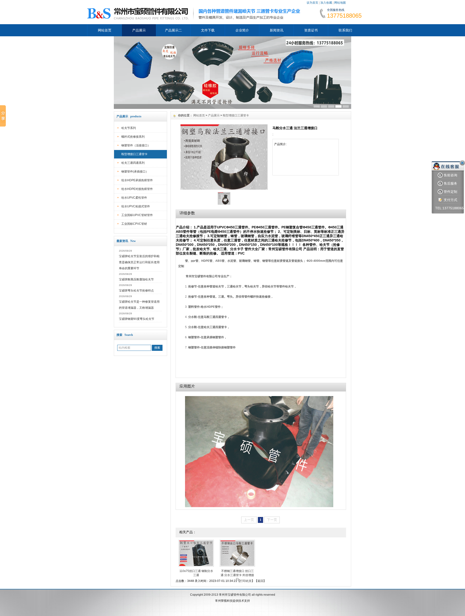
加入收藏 (326, 2)
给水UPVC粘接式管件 (135, 206)
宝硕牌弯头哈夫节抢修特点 (136, 290)
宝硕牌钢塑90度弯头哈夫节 (136, 319)
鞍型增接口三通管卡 (134, 154)
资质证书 (311, 30)
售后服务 (450, 183)
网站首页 (104, 30)
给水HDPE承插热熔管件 (137, 180)
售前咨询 (450, 175)
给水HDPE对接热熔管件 (137, 189)
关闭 (462, 162)
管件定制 (450, 192)
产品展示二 (173, 30)
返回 (260, 581)
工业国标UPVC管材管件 (137, 215)
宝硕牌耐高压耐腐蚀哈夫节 (136, 279)
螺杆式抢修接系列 (133, 136)
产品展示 (139, 30)
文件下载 (208, 30)
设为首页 (312, 2)
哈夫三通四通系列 (133, 163)
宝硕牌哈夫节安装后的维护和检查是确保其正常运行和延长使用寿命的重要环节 (139, 262)
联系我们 (345, 30)
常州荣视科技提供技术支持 (232, 600)
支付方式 (450, 200)
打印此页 (246, 581)
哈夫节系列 (128, 128)
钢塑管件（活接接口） (135, 145)
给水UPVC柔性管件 (134, 197)
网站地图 (340, 2)
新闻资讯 (276, 30)
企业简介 (242, 30)
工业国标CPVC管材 (134, 223)
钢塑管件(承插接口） (134, 171)
